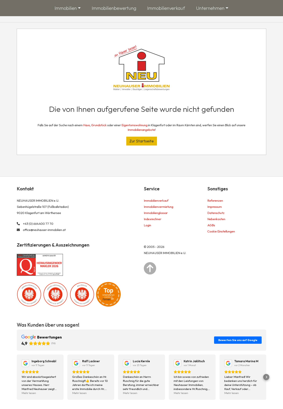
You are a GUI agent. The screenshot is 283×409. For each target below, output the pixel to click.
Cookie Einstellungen (221, 231)
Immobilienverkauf (166, 8)
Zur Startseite (141, 141)
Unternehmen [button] (210, 8)
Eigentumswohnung (134, 125)
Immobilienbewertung (114, 8)
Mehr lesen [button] (29, 393)
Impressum (214, 207)
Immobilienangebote (141, 130)
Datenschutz (215, 213)
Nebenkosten (216, 219)
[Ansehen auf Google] (25, 363)
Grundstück (99, 125)
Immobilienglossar (156, 213)
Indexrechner (152, 219)
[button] (17, 377)
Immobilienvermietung (158, 207)
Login (147, 225)
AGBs (211, 225)
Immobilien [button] (66, 8)
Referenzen (215, 200)
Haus (86, 125)
